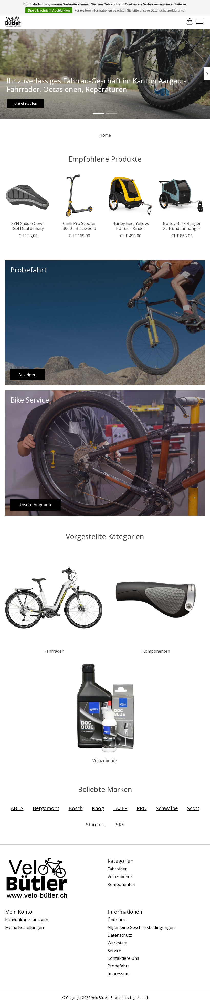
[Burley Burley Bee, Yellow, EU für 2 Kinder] (131, 195)
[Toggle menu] (200, 22)
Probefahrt (118, 966)
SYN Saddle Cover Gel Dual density (28, 226)
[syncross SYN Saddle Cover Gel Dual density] (28, 195)
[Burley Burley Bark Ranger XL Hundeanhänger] (182, 195)
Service (114, 950)
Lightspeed (139, 997)
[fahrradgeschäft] (13, 21)
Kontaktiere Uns (123, 958)
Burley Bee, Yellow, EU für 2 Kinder (130, 226)
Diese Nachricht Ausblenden (49, 10)
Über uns (116, 920)
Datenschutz (120, 935)
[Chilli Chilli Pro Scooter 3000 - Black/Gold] (79, 195)
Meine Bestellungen (24, 927)
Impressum (118, 973)
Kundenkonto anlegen (26, 920)
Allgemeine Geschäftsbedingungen (141, 927)
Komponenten (156, 651)
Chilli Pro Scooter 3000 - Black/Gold (79, 226)
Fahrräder (54, 651)
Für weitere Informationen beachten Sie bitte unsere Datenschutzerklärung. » (130, 10)
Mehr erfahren (131, 103)
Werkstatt (117, 943)
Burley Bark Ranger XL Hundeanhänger (182, 226)
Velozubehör (104, 761)
